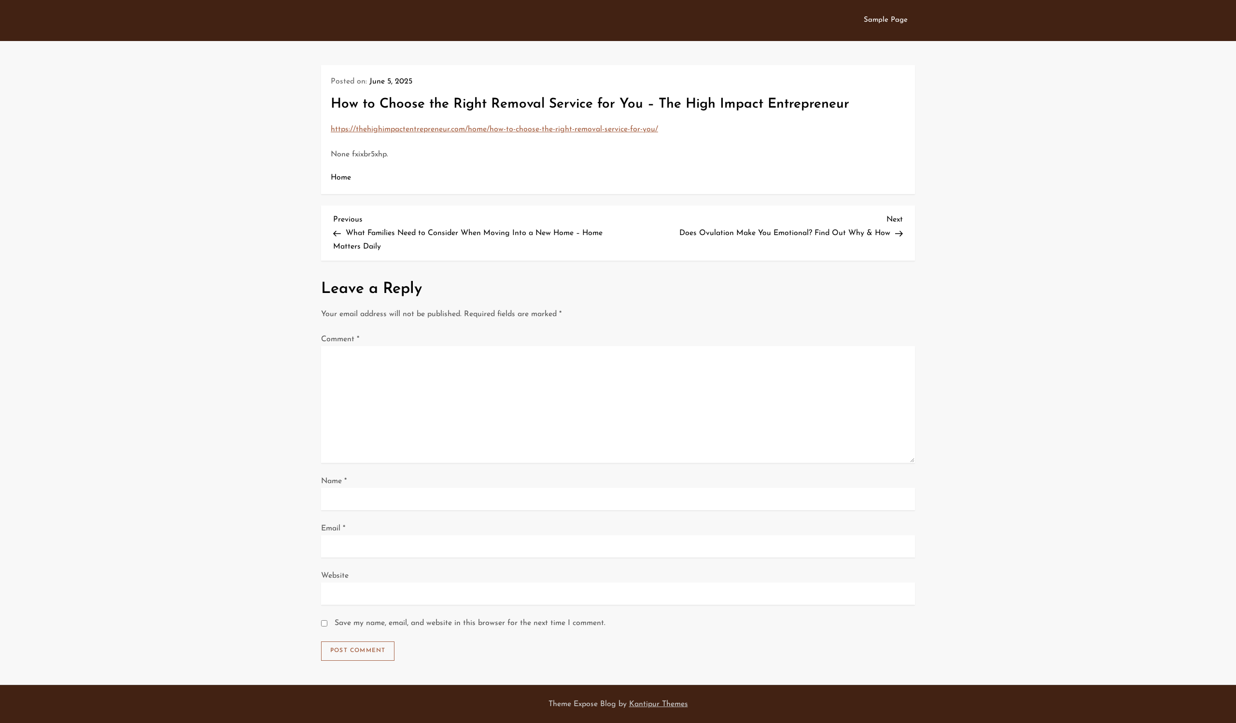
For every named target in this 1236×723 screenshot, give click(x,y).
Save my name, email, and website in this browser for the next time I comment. (470, 623)
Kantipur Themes (658, 704)
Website (335, 576)
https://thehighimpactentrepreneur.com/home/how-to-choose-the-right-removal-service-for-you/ (494, 129)
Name (334, 481)
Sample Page (886, 20)
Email (333, 528)
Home (341, 177)
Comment (340, 339)
